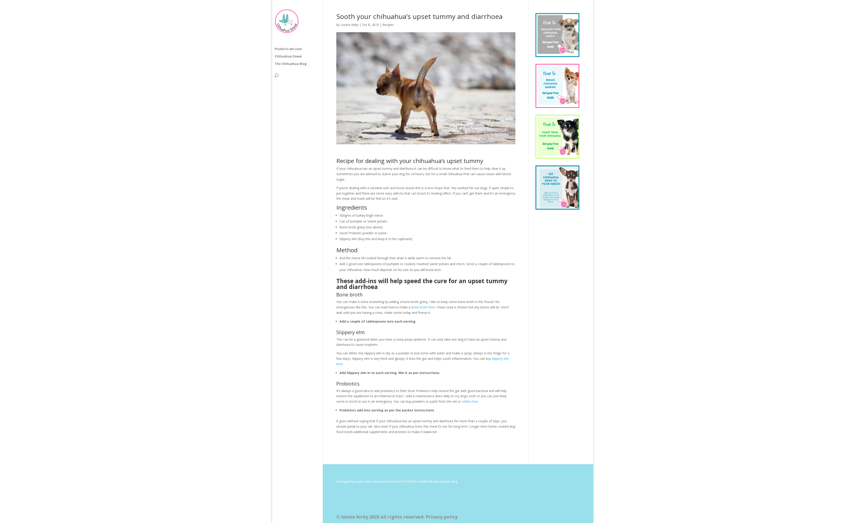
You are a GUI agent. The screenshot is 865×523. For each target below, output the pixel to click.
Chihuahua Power (288, 56)
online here (470, 401)
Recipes (388, 25)
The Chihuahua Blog (291, 64)
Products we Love (288, 49)
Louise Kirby (349, 25)
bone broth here (423, 307)
